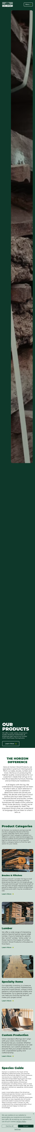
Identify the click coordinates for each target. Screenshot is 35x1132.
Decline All (9, 1126)
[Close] (32, 1115)
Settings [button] (17, 1129)
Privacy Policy (21, 1121)
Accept (25, 1126)
